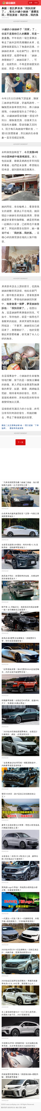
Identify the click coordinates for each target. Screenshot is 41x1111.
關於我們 (4, 1107)
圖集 (36, 3)
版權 (24, 1107)
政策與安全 (11, 1107)
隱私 (20, 1107)
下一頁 (20, 442)
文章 (30, 3)
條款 (17, 1107)
